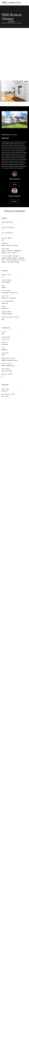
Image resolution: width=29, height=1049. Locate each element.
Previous (4, 104)
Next (8, 104)
